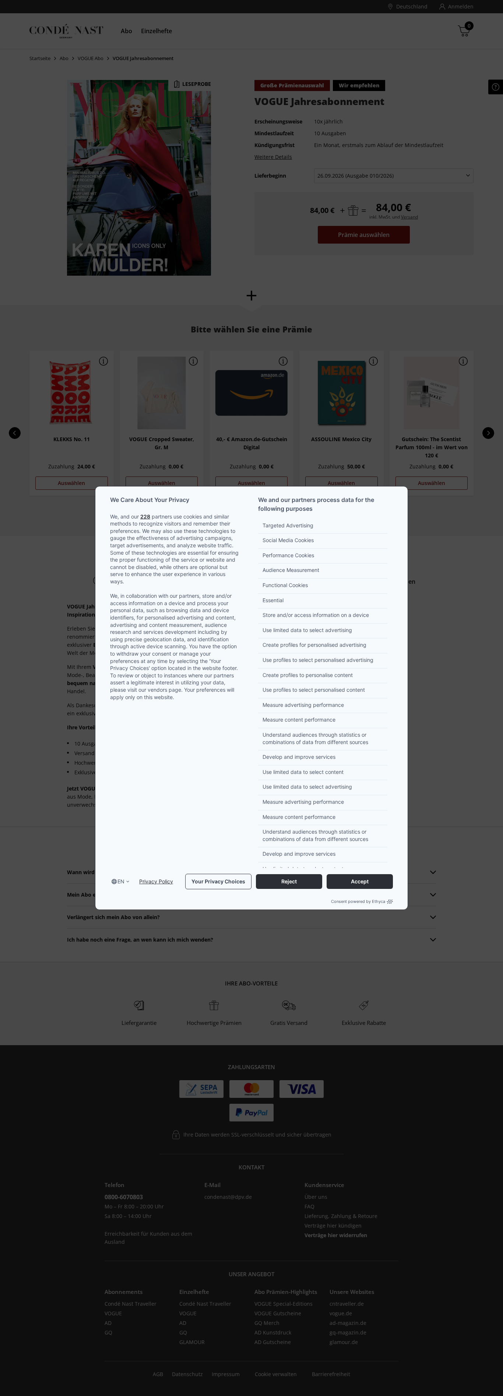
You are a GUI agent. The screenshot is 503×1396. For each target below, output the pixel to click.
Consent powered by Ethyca (358, 901)
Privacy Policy (156, 881)
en (120, 881)
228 (145, 516)
